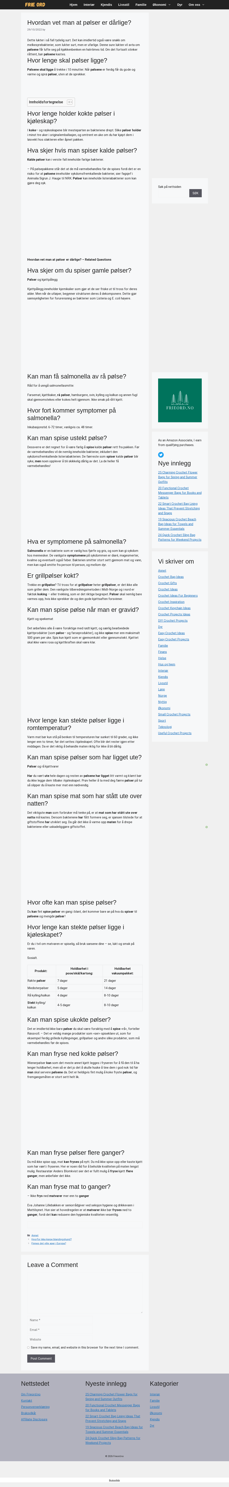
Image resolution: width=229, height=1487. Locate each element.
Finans (162, 652)
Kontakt (26, 1400)
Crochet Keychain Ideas (174, 608)
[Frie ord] (35, 4)
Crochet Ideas (168, 589)
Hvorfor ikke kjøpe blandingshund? (51, 1239)
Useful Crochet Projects (174, 733)
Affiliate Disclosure (34, 1419)
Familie (141, 4)
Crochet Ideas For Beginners (178, 595)
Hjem (73, 4)
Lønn (161, 689)
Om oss (194, 4)
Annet (34, 1235)
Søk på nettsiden (169, 187)
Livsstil (123, 4)
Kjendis (106, 4)
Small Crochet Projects (174, 714)
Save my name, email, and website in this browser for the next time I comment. (85, 1347)
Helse (162, 658)
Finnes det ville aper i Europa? (48, 1243)
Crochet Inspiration (171, 602)
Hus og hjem (166, 664)
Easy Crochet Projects (173, 639)
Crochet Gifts (167, 583)
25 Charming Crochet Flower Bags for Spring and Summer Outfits (178, 477)
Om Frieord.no (31, 1394)
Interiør (89, 4)
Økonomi (159, 4)
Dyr (179, 4)
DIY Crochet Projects (173, 620)
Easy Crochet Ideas (171, 633)
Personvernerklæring (35, 1407)
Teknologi (165, 727)
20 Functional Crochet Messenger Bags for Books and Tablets (180, 492)
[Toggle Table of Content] (68, 102)
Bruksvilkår (28, 1413)
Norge (162, 695)
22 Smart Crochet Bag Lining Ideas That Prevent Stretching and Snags (179, 508)
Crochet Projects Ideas (174, 614)
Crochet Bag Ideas (171, 577)
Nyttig (162, 702)
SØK (195, 193)
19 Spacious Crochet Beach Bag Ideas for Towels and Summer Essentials (177, 524)
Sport (162, 720)
